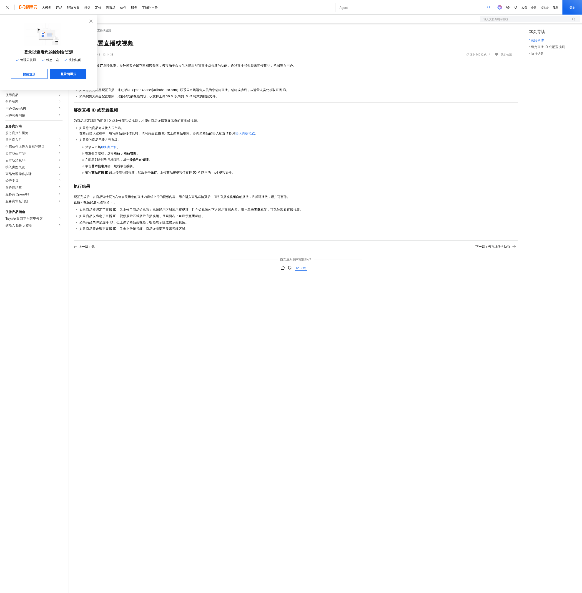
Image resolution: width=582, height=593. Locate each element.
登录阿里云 (68, 73)
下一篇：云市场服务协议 (492, 246)
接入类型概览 (245, 133)
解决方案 (73, 7)
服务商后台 (109, 146)
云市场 (110, 7)
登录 (572, 7)
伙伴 (123, 7)
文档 (524, 7)
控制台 (545, 7)
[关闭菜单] (7, 7)
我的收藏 (506, 54)
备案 (534, 7)
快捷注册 (29, 74)
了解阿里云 (150, 7)
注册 (555, 7)
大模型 (46, 7)
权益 (87, 7)
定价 (98, 7)
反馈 (303, 268)
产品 (59, 7)
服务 (134, 7)
